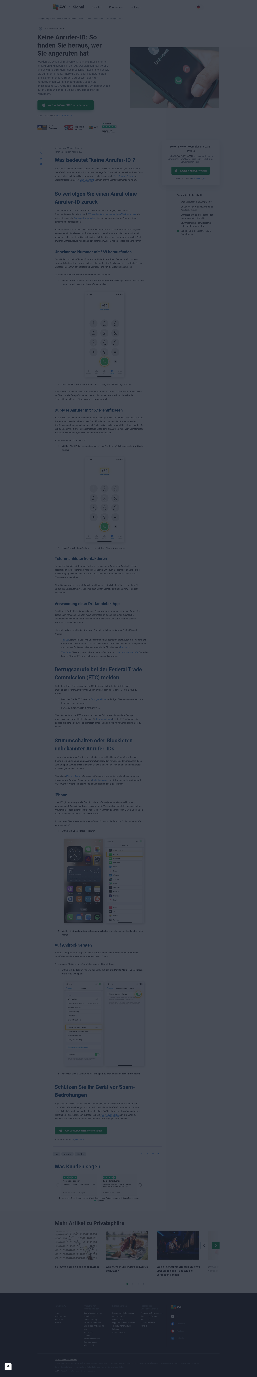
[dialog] (128, 688)
